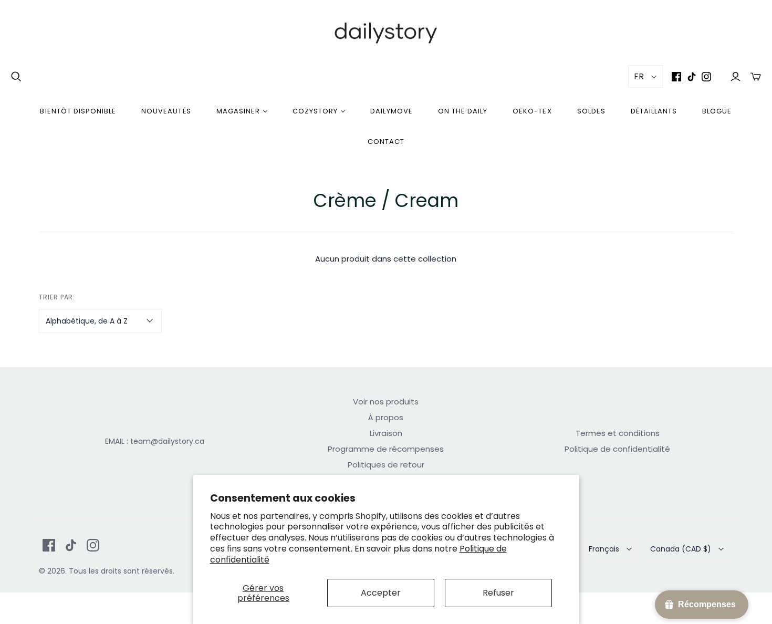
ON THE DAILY (462, 111)
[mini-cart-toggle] (755, 76)
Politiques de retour (386, 464)
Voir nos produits (386, 401)
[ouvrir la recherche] (16, 76)
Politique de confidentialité (617, 448)
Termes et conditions (618, 433)
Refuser (498, 593)
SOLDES (591, 111)
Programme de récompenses (386, 448)
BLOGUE (717, 111)
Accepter (381, 593)
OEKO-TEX (532, 111)
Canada (680, 549)
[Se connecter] (735, 76)
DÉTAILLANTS (654, 111)
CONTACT (386, 142)
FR (639, 76)
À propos (385, 417)
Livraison (386, 433)
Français (604, 549)
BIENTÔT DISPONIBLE (78, 111)
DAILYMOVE (391, 111)
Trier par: (57, 297)
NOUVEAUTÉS (166, 111)
